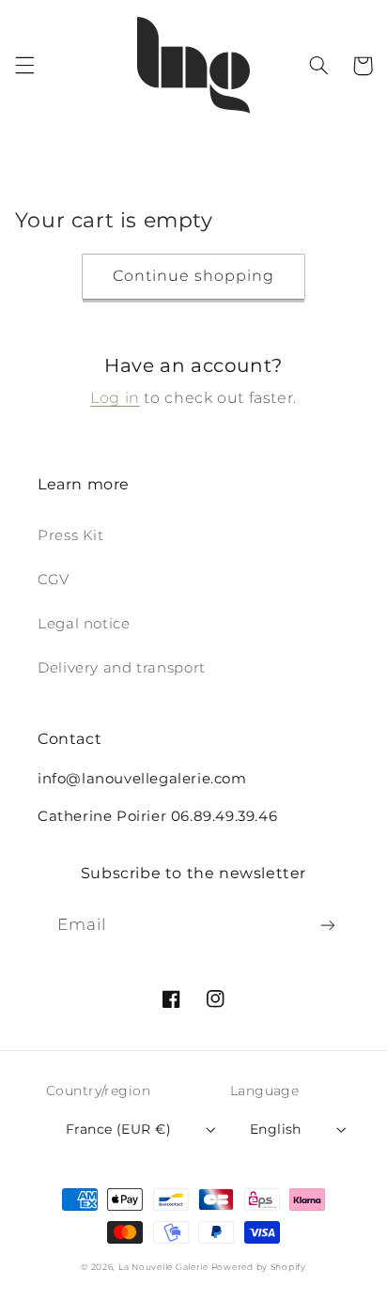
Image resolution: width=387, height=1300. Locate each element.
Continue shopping (194, 276)
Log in (115, 398)
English (276, 1129)
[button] (24, 65)
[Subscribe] (327, 926)
